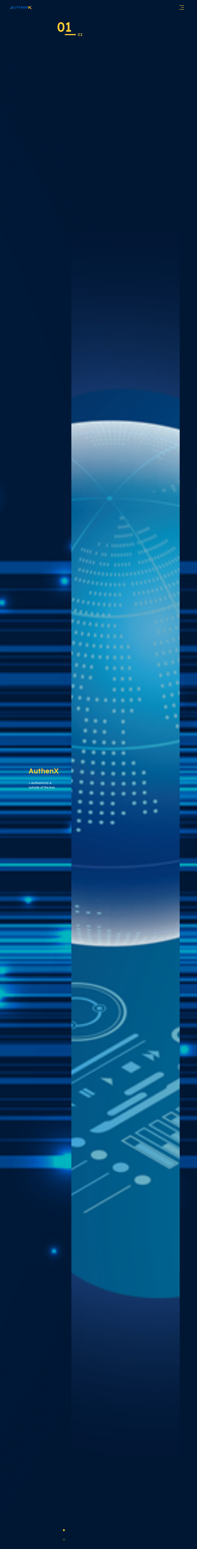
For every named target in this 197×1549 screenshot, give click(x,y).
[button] (64, 1530)
